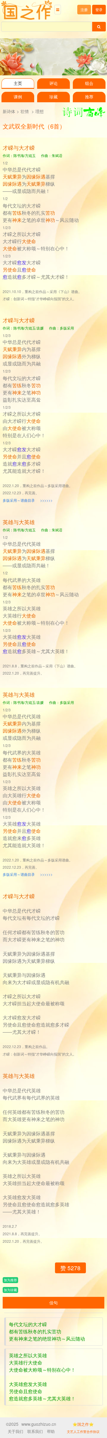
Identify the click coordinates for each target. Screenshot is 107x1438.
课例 (18, 97)
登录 (99, 9)
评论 (53, 83)
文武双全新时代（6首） (34, 126)
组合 (89, 83)
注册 (84, 9)
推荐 (89, 97)
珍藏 (53, 97)
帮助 (51, 1431)
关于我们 (15, 1431)
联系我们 (35, 1431)
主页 (18, 83)
